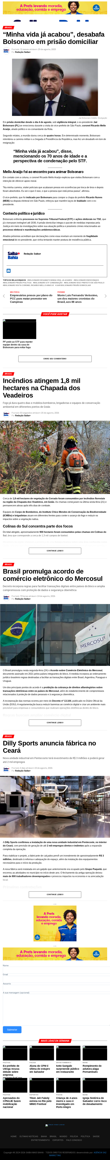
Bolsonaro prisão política (18, 283)
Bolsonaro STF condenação (48, 283)
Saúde (96, 1136)
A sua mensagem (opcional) (16, 993)
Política (85, 1136)
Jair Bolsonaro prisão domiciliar (73, 285)
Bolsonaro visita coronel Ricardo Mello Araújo (29, 285)
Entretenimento (40, 1140)
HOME (14, 1136)
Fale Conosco (74, 1140)
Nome (6, 966)
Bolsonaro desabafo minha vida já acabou (50, 280)
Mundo (63, 1136)
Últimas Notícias (28, 1136)
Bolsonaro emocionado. (87, 280)
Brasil (53, 1136)
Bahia (44, 1136)
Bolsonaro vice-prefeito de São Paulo (84, 283)
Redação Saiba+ (23, 52)
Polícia (74, 1136)
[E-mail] (9, 271)
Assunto (7, 984)
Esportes (58, 1140)
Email (5, 975)
